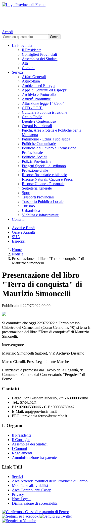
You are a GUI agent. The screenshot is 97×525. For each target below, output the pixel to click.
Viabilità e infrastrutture (40, 215)
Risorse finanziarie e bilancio (44, 175)
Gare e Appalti (23, 232)
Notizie (17, 254)
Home (17, 250)
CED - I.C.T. (32, 108)
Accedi (7, 32)
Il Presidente (31, 50)
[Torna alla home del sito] (48, 14)
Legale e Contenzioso (39, 121)
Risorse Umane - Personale (43, 184)
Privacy (18, 494)
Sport (26, 193)
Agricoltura (31, 81)
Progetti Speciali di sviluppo (44, 166)
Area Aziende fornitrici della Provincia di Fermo (50, 481)
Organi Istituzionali (37, 126)
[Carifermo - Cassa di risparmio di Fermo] (48, 512)
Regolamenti (22, 453)
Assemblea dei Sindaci (39, 59)
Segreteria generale (37, 188)
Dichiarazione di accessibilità (34, 503)
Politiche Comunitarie (39, 143)
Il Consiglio (21, 440)
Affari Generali (34, 77)
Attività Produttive (36, 99)
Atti (25, 63)
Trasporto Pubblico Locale (42, 201)
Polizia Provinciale (36, 161)
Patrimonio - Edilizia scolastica (46, 139)
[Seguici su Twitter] (56, 516)
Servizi (17, 72)
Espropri (18, 241)
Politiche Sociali (34, 157)
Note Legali (21, 499)
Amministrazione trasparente (34, 457)
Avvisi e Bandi (23, 228)
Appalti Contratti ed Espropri (44, 90)
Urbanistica (31, 210)
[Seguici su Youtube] (19, 521)
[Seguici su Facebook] (20, 516)
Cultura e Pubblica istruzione (44, 112)
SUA (16, 237)
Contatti (18, 219)
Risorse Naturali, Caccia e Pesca (47, 179)
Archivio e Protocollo (39, 94)
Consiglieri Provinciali (39, 54)
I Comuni (19, 448)
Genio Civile (32, 117)
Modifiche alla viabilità (30, 485)
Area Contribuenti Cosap (31, 490)
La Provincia (22, 45)
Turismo (28, 206)
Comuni (28, 68)
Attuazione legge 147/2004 (43, 103)
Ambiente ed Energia (38, 85)
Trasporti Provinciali (38, 197)
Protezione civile (35, 170)
